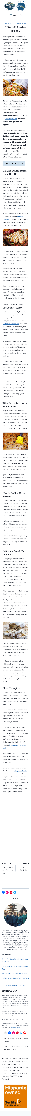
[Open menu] (10, 15)
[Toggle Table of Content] (22, 163)
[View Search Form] (20, 15)
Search (4, 882)
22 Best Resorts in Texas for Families (14, 973)
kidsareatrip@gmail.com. (17, 1027)
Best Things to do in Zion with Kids (7, 868)
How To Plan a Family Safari (24, 867)
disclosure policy (11, 119)
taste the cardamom (11, 324)
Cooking (23, 23)
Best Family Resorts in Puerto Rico (14, 985)
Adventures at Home (12, 23)
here (14, 1015)
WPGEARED (11, 1050)
